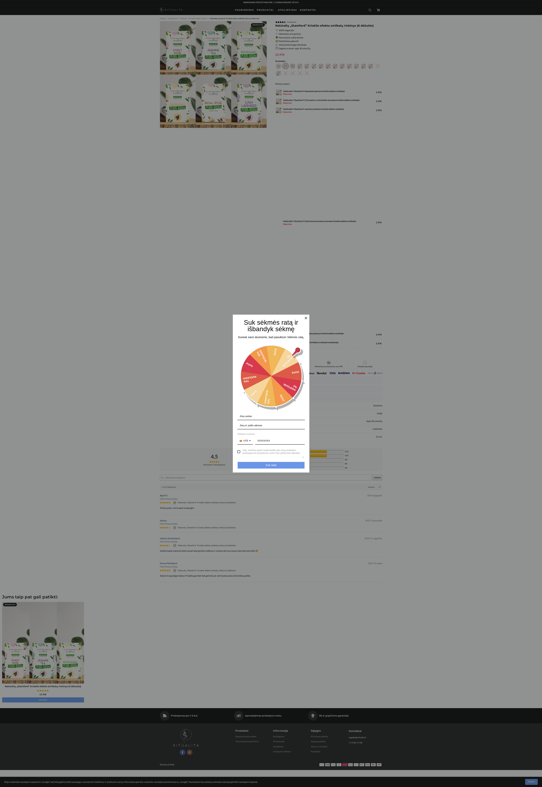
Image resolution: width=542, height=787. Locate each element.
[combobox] (245, 441)
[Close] (306, 318)
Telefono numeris (246, 434)
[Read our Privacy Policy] (303, 457)
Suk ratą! (271, 465)
